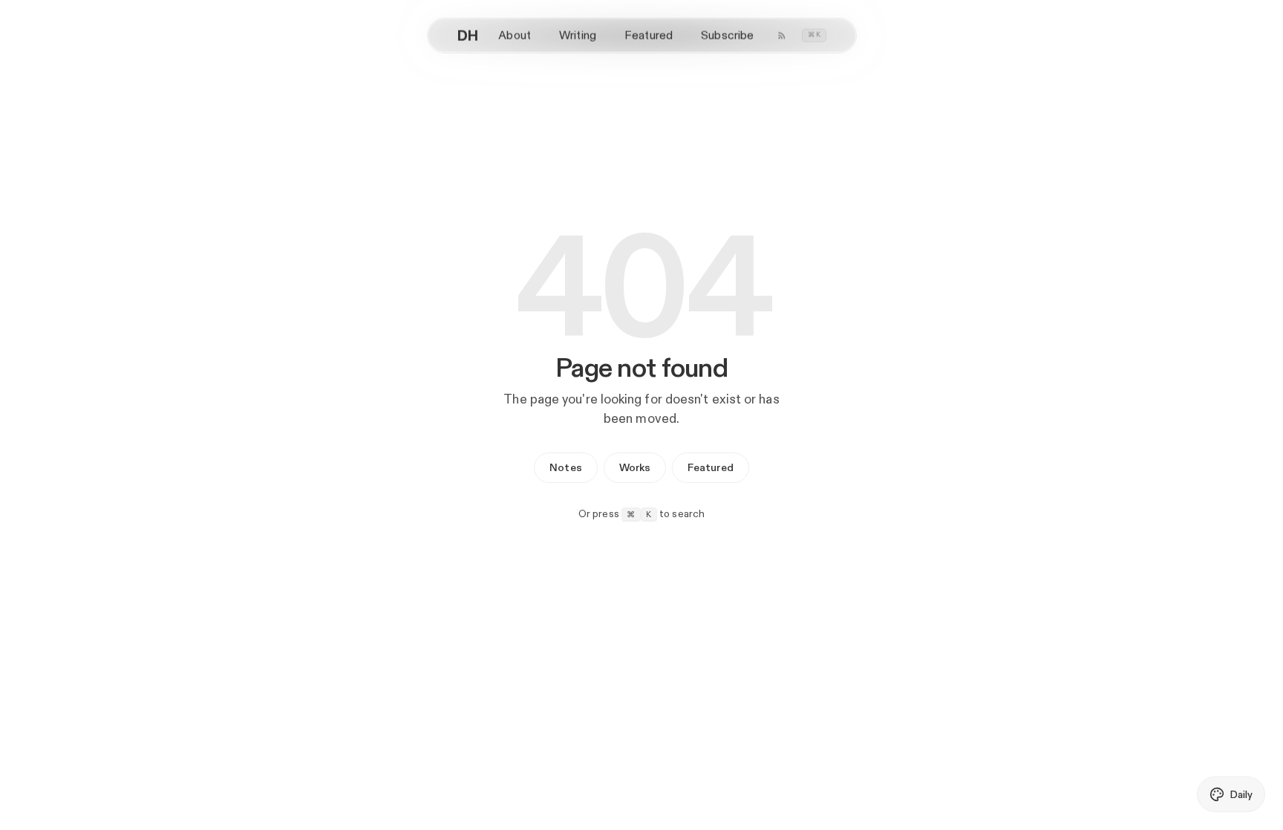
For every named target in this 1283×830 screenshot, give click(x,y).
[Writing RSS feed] (782, 35)
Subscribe (727, 35)
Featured (648, 35)
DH (467, 35)
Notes (565, 467)
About (514, 35)
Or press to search (641, 513)
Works (634, 467)
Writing (577, 35)
